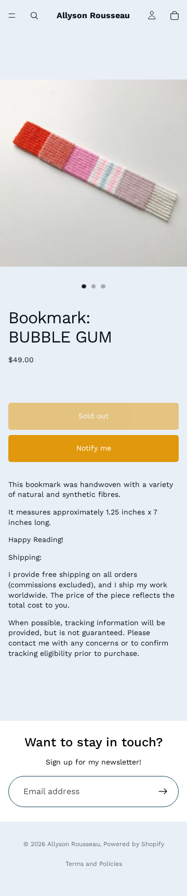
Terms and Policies (93, 863)
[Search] (34, 15)
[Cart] (174, 15)
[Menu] (12, 16)
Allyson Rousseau (73, 844)
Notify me (93, 448)
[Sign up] (163, 791)
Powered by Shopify (133, 844)
